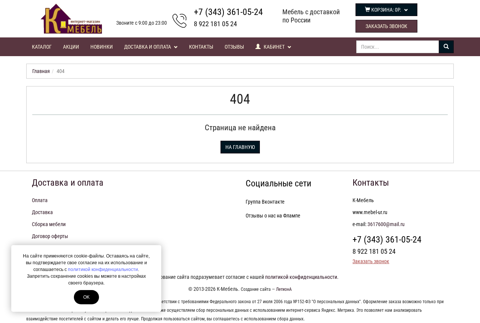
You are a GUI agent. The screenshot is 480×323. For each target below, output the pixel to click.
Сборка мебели (49, 224)
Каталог (42, 47)
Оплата (40, 200)
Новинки (101, 47)
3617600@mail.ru (386, 224)
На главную (240, 147)
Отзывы (234, 47)
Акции (71, 47)
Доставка (42, 212)
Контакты (201, 47)
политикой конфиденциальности (103, 269)
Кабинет (274, 47)
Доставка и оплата (148, 47)
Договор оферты (50, 236)
